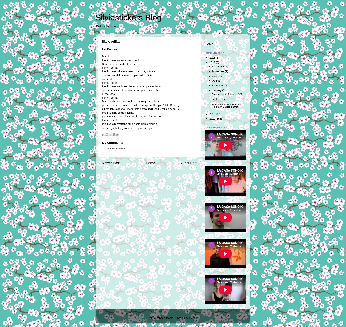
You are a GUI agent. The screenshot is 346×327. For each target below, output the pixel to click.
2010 (212, 118)
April (215, 80)
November (218, 71)
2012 (212, 62)
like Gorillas (218, 99)
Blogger (193, 318)
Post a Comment (116, 148)
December (218, 66)
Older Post (189, 163)
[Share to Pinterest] (117, 134)
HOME (209, 44)
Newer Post (111, 163)
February (217, 85)
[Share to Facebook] (114, 134)
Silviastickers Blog (128, 17)
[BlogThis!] (107, 134)
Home (150, 163)
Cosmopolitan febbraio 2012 (228, 94)
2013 (212, 57)
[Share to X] (110, 134)
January (217, 90)
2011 (212, 114)
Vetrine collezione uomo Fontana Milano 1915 (225, 105)
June (215, 76)
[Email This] (103, 134)
